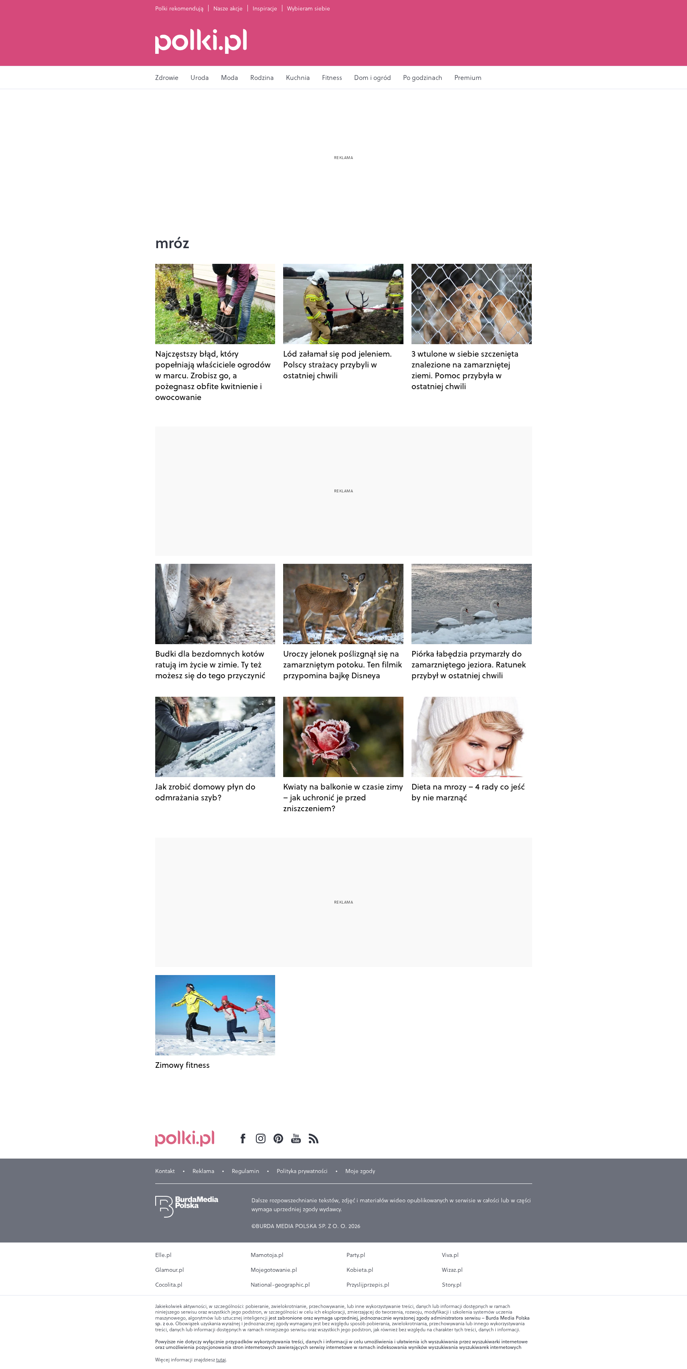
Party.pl (356, 1255)
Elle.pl (163, 1255)
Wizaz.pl (452, 1270)
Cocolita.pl (168, 1285)
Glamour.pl (169, 1270)
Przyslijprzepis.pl (368, 1285)
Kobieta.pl (360, 1270)
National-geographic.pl (280, 1285)
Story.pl (452, 1285)
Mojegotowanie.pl (274, 1270)
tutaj (221, 1360)
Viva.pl (450, 1255)
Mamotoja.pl (267, 1255)
